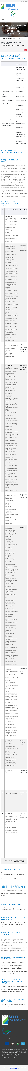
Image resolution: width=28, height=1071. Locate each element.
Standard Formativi (7, 38)
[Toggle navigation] (3, 19)
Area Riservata (23, 1)
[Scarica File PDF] (25, 50)
